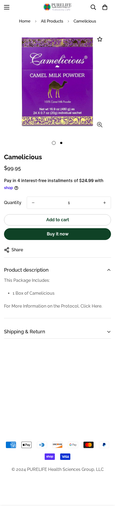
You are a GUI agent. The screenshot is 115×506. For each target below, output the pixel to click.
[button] (105, 7)
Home (24, 21)
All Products (52, 21)
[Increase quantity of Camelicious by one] (104, 203)
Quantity (12, 202)
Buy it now (57, 234)
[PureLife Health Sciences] (57, 7)
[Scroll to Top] (105, 477)
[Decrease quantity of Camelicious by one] (33, 203)
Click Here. (91, 306)
